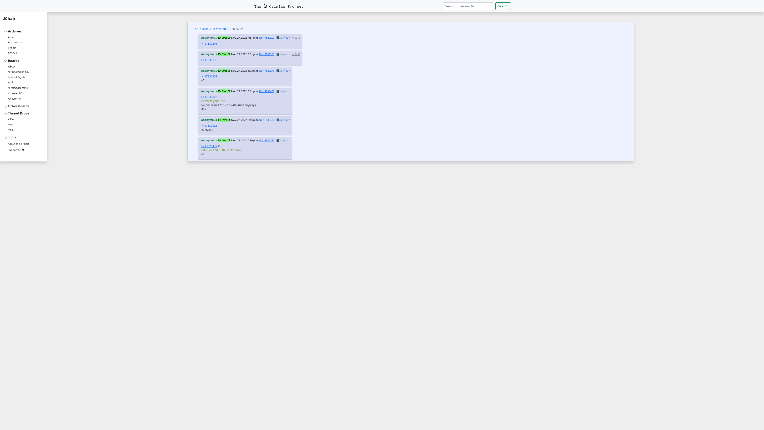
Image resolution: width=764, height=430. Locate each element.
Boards (13, 61)
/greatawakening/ (18, 71)
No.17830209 (266, 37)
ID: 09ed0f (224, 37)
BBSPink (13, 53)
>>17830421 (209, 125)
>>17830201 (209, 43)
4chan (11, 37)
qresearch (219, 29)
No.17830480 (266, 120)
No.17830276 (266, 70)
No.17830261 (266, 54)
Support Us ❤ (16, 150)
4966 (11, 130)
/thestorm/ (14, 98)
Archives (14, 31)
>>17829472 (209, 146)
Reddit (12, 48)
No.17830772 (266, 140)
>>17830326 (209, 97)
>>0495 (296, 54)
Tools (12, 137)
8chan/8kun (15, 42)
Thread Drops (18, 113)
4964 (11, 119)
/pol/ (11, 82)
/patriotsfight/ (16, 77)
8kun (205, 29)
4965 (11, 124)
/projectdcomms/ (18, 88)
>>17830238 (209, 60)
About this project (18, 144)
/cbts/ (11, 66)
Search (503, 6)
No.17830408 (266, 91)
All (196, 29)
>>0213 (296, 37)
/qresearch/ (15, 93)
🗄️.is (279, 37)
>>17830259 (209, 76)
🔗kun (286, 37)
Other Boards (18, 106)
